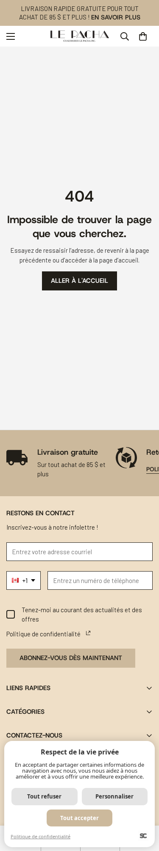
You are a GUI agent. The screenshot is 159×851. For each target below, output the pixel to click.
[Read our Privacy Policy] (88, 633)
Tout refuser (44, 796)
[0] (143, 36)
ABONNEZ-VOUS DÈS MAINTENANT (71, 658)
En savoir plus (115, 17)
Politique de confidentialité (40, 836)
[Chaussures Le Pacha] (79, 36)
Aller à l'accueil (79, 280)
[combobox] (23, 580)
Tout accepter (79, 818)
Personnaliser (114, 796)
